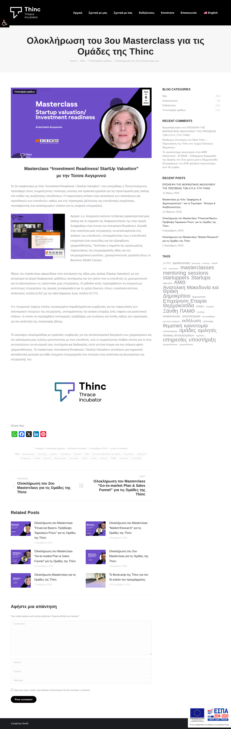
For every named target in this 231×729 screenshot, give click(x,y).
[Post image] (21, 528)
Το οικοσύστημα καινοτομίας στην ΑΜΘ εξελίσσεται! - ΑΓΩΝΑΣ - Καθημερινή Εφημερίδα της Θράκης (189, 156)
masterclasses (28, 454)
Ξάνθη (85, 458)
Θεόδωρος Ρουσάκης (174, 139)
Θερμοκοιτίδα (60, 458)
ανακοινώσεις (171, 316)
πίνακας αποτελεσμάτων (178, 335)
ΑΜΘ (87, 454)
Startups (77, 454)
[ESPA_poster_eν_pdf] (209, 726)
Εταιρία (37, 458)
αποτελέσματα (191, 316)
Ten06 (25, 723)
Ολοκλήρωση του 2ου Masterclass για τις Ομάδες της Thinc (128, 556)
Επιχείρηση (26, 458)
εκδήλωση (141, 454)
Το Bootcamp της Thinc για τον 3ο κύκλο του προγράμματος (128, 577)
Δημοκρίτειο (199, 296)
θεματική (47, 458)
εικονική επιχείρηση (171, 321)
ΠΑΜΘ (113, 458)
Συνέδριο (201, 312)
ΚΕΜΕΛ (200, 306)
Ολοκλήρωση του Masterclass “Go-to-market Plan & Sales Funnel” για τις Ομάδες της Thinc (55, 556)
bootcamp (196, 263)
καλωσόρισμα (170, 331)
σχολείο (200, 335)
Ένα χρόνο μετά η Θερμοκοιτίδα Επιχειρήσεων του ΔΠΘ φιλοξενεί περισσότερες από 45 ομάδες (189, 163)
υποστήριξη (136, 458)
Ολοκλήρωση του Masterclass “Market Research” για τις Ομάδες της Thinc (128, 527)
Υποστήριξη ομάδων (24, 92)
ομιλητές (103, 458)
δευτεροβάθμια (208, 316)
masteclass (174, 268)
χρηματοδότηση (186, 344)
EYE (165, 268)
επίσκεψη (208, 321)
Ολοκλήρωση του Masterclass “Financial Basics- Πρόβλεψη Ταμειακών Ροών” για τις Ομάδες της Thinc (55, 530)
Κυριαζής (210, 307)
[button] (4, 22)
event (214, 263)
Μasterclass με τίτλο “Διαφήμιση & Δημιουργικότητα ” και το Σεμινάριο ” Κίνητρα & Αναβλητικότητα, (188, 203)
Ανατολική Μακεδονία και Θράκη (106, 454)
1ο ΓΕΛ (167, 263)
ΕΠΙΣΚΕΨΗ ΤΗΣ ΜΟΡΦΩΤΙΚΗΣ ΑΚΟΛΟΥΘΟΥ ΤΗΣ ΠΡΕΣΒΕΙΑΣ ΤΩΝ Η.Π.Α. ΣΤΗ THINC (189, 131)
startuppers (66, 454)
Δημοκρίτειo (129, 454)
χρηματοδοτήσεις (170, 344)
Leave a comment (118, 448)
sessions (54, 454)
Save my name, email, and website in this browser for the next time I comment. (52, 690)
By (77, 448)
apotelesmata (181, 263)
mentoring (42, 454)
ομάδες (94, 458)
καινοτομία (74, 458)
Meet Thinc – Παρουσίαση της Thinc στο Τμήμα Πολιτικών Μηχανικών (187, 143)
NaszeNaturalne (171, 127)
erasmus (206, 263)
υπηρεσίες (124, 458)
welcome (167, 283)
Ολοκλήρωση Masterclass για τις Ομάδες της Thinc (55, 577)
